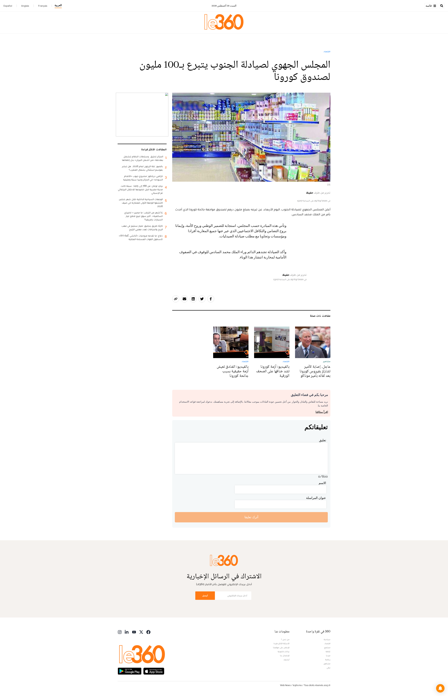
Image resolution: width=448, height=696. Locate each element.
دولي (328, 667)
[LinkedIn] (127, 631)
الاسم (322, 483)
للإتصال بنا (284, 655)
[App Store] (153, 670)
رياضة (327, 659)
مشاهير (327, 663)
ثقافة (328, 651)
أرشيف (286, 659)
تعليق (322, 440)
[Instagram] (120, 631)
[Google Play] (129, 670)
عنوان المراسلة (316, 498)
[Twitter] (141, 631)
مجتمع (327, 647)
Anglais (25, 5)
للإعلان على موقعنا (281, 647)
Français (42, 5)
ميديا (328, 655)
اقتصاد (327, 51)
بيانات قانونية (283, 651)
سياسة (327, 639)
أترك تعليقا (251, 517)
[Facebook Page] (148, 631)
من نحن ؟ (285, 639)
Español (8, 5)
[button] (440, 688)
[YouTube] (134, 631)
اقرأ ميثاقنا (322, 412)
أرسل (205, 595)
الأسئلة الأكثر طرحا (281, 643)
